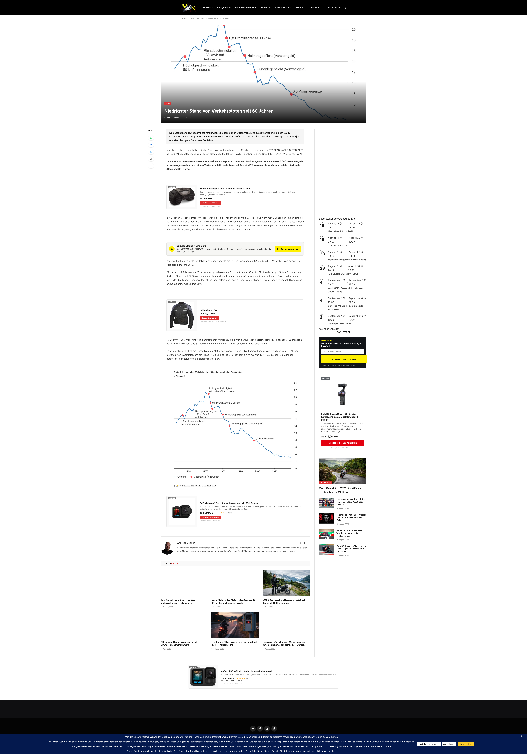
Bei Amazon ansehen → (231, 681)
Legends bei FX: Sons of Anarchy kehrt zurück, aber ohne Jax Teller (351, 517)
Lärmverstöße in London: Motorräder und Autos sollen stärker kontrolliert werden (284, 643)
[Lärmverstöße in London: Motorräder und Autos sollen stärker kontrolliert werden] (286, 625)
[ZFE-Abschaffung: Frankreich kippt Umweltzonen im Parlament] (184, 625)
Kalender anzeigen (329, 328)
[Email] (151, 165)
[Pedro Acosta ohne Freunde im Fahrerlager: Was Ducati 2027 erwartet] (326, 503)
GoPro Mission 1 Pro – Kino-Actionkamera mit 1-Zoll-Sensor (229, 503)
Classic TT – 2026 (337, 245)
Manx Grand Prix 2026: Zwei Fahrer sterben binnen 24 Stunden (341, 490)
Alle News (208, 7)
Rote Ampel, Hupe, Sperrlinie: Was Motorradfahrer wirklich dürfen (178, 601)
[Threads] (151, 158)
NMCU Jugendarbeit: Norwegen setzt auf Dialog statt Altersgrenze (284, 601)
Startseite (184, 19)
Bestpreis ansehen (209, 318)
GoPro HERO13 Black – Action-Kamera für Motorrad (246, 671)
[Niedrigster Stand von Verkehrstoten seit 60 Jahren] (263, 74)
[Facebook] (151, 144)
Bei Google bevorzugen (288, 249)
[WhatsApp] (151, 137)
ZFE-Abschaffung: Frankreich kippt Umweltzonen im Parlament (179, 643)
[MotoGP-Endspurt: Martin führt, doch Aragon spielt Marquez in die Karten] (326, 549)
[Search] (344, 8)
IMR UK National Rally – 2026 (343, 273)
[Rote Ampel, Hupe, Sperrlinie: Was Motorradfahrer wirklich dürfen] (184, 583)
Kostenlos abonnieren (344, 359)
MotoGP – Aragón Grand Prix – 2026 (347, 259)
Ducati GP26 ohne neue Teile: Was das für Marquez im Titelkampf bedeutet (349, 533)
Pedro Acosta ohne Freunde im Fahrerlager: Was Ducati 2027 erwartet (350, 502)
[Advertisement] (339, 170)
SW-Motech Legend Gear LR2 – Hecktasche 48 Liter (225, 188)
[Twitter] (151, 151)
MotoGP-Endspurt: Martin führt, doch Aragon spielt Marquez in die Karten (351, 549)
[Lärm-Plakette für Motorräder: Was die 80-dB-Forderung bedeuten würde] (235, 583)
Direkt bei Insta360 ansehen (343, 442)
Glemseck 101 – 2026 (339, 323)
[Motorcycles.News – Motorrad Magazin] (188, 7)
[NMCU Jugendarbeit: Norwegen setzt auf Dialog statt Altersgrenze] (286, 583)
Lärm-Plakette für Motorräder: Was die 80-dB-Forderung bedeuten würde (233, 601)
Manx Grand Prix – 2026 (341, 231)
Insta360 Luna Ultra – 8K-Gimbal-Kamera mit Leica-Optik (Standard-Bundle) (340, 417)
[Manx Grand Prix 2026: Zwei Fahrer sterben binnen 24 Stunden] (342, 471)
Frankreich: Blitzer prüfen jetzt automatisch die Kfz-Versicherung (234, 643)
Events (299, 7)
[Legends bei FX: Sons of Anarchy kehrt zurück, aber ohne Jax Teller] (326, 518)
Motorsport (325, 483)
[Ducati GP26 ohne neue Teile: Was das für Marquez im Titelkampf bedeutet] (326, 534)
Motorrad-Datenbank (245, 7)
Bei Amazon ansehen (210, 203)
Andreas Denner (173, 118)
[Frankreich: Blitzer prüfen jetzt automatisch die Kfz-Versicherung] (235, 625)
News (168, 103)
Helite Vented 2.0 (208, 310)
